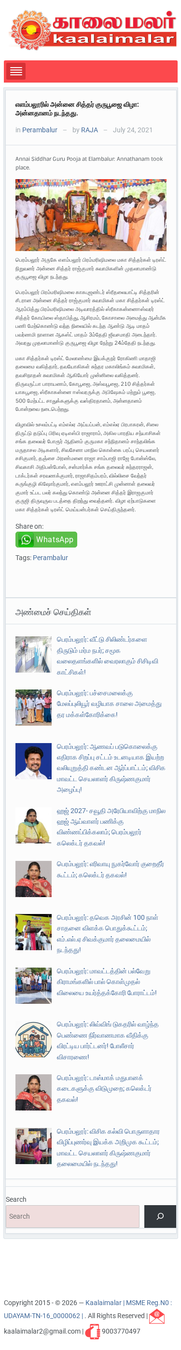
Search (16, 1199)
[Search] (160, 1216)
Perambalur (39, 130)
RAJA (89, 130)
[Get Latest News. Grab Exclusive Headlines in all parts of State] (93, 29)
